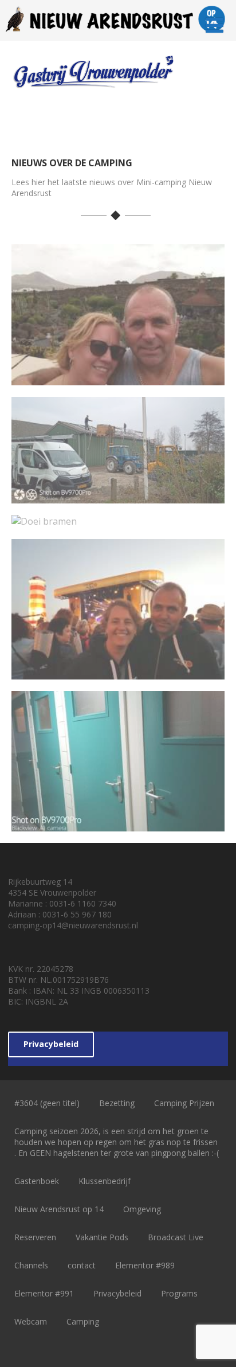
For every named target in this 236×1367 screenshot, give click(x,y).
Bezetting (117, 1102)
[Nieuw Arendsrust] (118, 34)
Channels (31, 1265)
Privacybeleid (50, 1043)
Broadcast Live (175, 1237)
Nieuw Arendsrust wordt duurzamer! (118, 487)
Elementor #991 (44, 1293)
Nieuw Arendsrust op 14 (59, 1209)
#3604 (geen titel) (47, 1102)
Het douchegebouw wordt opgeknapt (117, 815)
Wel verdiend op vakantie (117, 375)
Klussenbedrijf (104, 1180)
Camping (82, 1321)
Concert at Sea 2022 (118, 670)
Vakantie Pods (102, 1237)
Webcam (30, 1321)
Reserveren (35, 1237)
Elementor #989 (145, 1265)
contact (82, 1265)
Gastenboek (36, 1180)
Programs (179, 1293)
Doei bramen (118, 518)
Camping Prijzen (184, 1102)
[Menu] (214, 25)
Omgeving (142, 1209)
